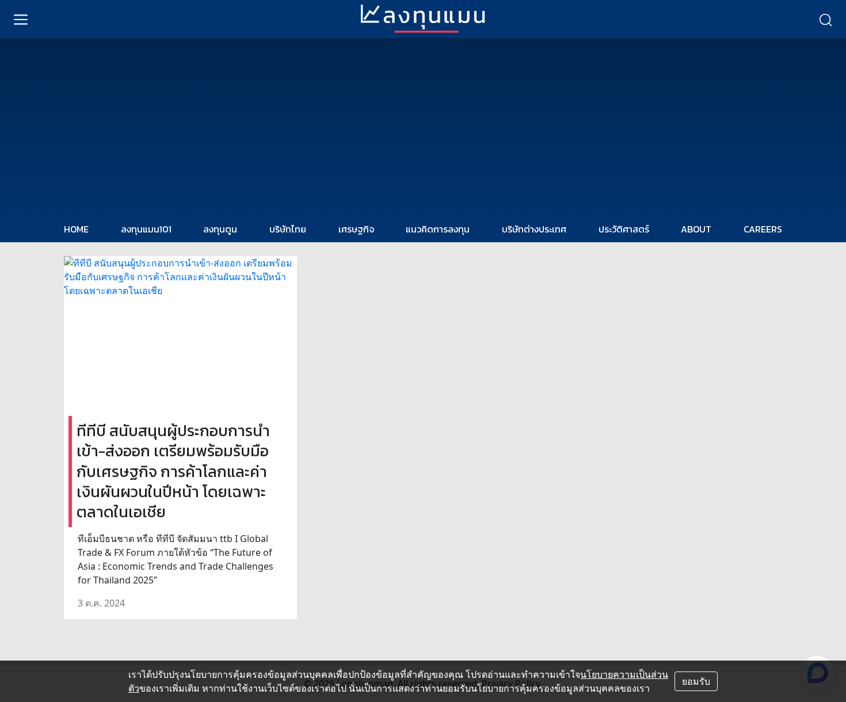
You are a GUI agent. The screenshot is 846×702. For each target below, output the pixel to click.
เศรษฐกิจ (356, 229)
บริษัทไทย (287, 229)
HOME (76, 229)
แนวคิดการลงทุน (438, 229)
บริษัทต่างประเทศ (534, 229)
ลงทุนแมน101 (146, 229)
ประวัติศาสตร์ (624, 229)
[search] (825, 19)
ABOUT (696, 229)
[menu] (20, 19)
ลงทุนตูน (220, 229)
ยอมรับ (696, 681)
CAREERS (763, 229)
